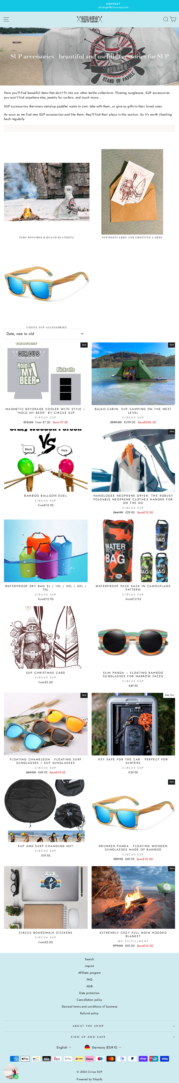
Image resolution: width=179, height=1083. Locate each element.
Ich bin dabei (54, 583)
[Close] (153, 486)
